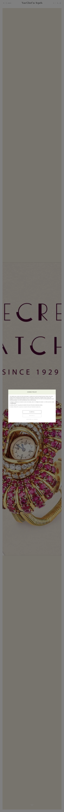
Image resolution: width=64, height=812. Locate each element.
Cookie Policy (13, 403)
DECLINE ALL (32, 415)
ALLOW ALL (32, 411)
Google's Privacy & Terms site (45, 397)
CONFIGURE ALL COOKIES (32, 419)
